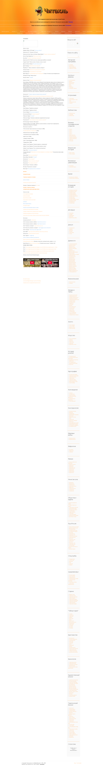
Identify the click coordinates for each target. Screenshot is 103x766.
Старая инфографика (73, 599)
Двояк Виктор (71, 65)
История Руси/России (73, 530)
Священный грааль (72, 649)
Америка (70, 229)
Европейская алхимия (27, 197)
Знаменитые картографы (73, 375)
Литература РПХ (72, 640)
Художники (71, 343)
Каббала (70, 617)
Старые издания (72, 598)
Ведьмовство (71, 483)
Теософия (71, 625)
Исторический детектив (73, 689)
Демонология (71, 82)
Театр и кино (71, 342)
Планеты (70, 103)
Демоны (70, 81)
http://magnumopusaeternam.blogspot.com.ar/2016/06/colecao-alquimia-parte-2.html (41, 249)
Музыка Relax (71, 469)
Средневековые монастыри (71, 580)
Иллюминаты (71, 413)
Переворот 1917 (72, 535)
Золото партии (72, 324)
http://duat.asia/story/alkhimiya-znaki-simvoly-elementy (38, 231)
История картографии (73, 374)
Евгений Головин (26, 278)
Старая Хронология (72, 662)
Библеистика (71, 115)
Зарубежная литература (73, 679)
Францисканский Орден (73, 515)
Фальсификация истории (73, 422)
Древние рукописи (72, 269)
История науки (72, 197)
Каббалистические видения (35, 65)
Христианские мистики (73, 652)
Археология (71, 708)
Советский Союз (72, 544)
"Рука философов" (26, 205)
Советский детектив (73, 690)
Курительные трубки (73, 217)
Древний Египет (72, 255)
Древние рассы (72, 267)
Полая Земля (71, 308)
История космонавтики (73, 195)
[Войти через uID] (69, 43)
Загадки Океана (72, 300)
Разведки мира (72, 559)
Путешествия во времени (74, 178)
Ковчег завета (72, 717)
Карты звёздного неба (73, 99)
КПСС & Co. (71, 538)
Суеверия (71, 451)
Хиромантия (71, 737)
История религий (72, 356)
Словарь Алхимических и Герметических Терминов (32, 211)
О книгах (70, 392)
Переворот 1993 (72, 543)
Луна (70, 100)
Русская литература (72, 681)
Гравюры (71, 339)
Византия (71, 712)
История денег (72, 227)
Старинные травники (73, 601)
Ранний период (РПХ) (73, 639)
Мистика (70, 305)
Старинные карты (72, 379)
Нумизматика (71, 215)
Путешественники (72, 136)
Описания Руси (72, 533)
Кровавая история (72, 200)
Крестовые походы (72, 516)
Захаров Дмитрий (72, 67)
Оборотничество (72, 488)
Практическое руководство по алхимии (37, 69)
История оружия (72, 198)
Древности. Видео (72, 268)
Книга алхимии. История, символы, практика (38, 119)
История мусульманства (73, 359)
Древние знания (72, 247)
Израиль (70, 564)
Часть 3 (70, 131)
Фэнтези (70, 693)
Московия (71, 532)
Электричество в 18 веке (73, 314)
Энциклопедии (72, 732)
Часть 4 (70, 132)
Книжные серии (72, 696)
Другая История (72, 665)
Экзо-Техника (71, 731)
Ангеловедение (72, 80)
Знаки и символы (72, 733)
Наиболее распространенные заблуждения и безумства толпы (41, 96)
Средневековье (72, 577)
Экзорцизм (71, 87)
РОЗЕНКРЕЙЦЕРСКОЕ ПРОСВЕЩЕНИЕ (36, 73)
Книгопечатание (72, 395)
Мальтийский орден (73, 508)
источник (37, 185)
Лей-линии (71, 304)
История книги (72, 394)
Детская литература (72, 688)
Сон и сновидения (72, 312)
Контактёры (71, 165)
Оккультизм (71, 624)
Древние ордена (72, 263)
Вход (75, 763)
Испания (70, 231)
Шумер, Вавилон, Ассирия (74, 254)
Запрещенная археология (74, 299)
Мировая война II (72, 439)
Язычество (71, 364)
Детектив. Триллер (72, 686)
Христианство (71, 638)
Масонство (71, 415)
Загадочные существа (73, 298)
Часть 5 (70, 133)
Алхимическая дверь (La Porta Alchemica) (30, 213)
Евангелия (71, 641)
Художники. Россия (72, 344)
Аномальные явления (73, 295)
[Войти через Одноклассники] (73, 45)
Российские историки (73, 531)
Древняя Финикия (72, 262)
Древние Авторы (72, 245)
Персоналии (71, 719)
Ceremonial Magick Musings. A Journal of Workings (32, 280)
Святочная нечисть (72, 486)
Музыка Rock (71, 470)
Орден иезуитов (72, 512)
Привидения (71, 490)
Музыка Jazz (71, 466)
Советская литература (73, 682)
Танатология (71, 730)
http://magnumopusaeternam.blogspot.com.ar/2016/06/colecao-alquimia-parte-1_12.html (41, 247)
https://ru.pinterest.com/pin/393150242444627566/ (32, 239)
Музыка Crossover (72, 464)
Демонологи (71, 83)
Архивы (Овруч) (72, 709)
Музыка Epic (71, 465)
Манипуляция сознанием (73, 414)
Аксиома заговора (72, 411)
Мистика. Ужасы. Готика (73, 691)
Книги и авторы (72, 576)
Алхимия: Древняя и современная (30, 130)
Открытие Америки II (73, 137)
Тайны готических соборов (33, 160)
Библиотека (33, 220)
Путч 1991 (71, 541)
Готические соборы (73, 582)
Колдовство (71, 303)
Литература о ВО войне (73, 683)
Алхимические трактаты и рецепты (29, 182)
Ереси (70, 643)
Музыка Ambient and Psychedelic (72, 462)
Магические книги (72, 622)
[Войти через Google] (78, 43)
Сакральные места (72, 313)
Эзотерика (71, 627)
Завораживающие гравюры (28, 241)
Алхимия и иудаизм (35, 114)
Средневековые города (73, 578)
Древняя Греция (72, 259)
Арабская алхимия (26, 195)
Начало (70, 129)
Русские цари (71, 724)
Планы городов (72, 153)
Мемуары (71, 283)
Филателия (71, 216)
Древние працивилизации (71, 250)
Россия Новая (71, 545)
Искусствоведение (72, 338)
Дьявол (70, 86)
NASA (70, 418)
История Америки (72, 193)
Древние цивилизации (73, 252)
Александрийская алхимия (28, 193)
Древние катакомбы (73, 248)
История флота (72, 201)
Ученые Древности (72, 271)
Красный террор (72, 548)
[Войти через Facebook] (73, 43)
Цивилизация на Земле (73, 424)
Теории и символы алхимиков (49, 54)
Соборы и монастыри (73, 650)
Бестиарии (71, 449)
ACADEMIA (71, 64)
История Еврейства (72, 194)
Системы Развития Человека (33, 233)
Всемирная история (72, 191)
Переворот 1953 (72, 539)
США (70, 562)
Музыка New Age (72, 467)
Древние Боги (72, 246)
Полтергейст (71, 489)
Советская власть (72, 537)
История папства (72, 647)
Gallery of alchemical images (35, 243)
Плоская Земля (72, 307)
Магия (70, 619)
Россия (70, 233)
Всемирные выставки (73, 190)
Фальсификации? (72, 401)
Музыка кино (71, 472)
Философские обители (32, 162)
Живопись (71, 340)
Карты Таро (71, 618)
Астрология (71, 615)
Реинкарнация (72, 311)
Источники (71, 140)
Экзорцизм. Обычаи (73, 88)
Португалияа (71, 232)
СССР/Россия (71, 560)
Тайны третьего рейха (73, 729)
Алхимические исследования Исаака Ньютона (31, 282)
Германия (71, 563)
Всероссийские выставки (74, 526)
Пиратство (71, 139)
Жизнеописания (72, 281)
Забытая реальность (73, 296)
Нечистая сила (72, 485)
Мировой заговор (72, 417)
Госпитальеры (72, 510)
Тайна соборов (31, 159)
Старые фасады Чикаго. (73, 734)
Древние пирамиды (73, 266)
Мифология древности (73, 270)
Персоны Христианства (73, 648)
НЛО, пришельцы (72, 306)
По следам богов (72, 362)
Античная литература (73, 243)
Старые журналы (72, 602)
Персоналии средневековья (71, 584)
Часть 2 (70, 130)
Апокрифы (71, 114)
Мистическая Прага (37, 56)
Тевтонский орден (72, 514)
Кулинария (71, 736)
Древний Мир (71, 253)
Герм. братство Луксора (73, 507)
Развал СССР (71, 540)
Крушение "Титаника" (73, 420)
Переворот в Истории (73, 664)
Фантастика (71, 692)
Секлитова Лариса (72, 166)
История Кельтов (72, 256)
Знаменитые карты (72, 376)
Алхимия (70, 614)
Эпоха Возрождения (73, 695)
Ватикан (70, 646)
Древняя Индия (72, 260)
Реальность (71, 421)
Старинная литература (73, 596)
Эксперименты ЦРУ (72, 426)
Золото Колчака (72, 328)
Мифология (71, 360)
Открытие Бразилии (73, 138)
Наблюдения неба (72, 102)
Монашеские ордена (73, 509)
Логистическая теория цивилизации (72, 667)
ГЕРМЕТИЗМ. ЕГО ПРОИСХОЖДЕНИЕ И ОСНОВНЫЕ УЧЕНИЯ (42, 152)
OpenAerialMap (72, 382)
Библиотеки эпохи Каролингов (72, 397)
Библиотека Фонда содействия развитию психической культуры (35, 252)
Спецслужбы (71, 725)
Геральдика (71, 213)
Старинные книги (72, 595)
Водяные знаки (72, 594)
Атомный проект (72, 710)
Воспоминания (72, 684)
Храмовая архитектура (73, 363)
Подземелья (71, 720)
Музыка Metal (71, 471)
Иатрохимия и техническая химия (29, 199)
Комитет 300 (71, 419)
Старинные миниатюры (73, 600)
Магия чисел (71, 620)
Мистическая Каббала (33, 155)
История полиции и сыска (74, 199)
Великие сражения (72, 711)
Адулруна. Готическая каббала (35, 80)
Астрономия (71, 98)
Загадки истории (72, 192)
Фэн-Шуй (71, 626)
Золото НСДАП (72, 326)
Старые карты (71, 378)
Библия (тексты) (72, 113)
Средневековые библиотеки (71, 399)
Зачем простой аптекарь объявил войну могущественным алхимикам (36, 215)
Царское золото (72, 327)
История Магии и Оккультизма (35, 71)
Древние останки (72, 264)
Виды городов (71, 152)
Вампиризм (71, 482)
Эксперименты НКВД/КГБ (73, 425)
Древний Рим (71, 257)
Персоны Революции (73, 536)
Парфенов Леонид (72, 68)
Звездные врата (72, 302)
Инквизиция (71, 645)
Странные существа (73, 380)
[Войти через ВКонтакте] (71, 43)
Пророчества (71, 310)
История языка (71, 202)
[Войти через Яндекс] (75, 43)
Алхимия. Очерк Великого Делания (34, 58)
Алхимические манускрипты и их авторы (30, 209)
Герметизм (71, 616)
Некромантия (71, 623)
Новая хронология (72, 663)
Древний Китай (72, 261)
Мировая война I (72, 438)
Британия (71, 230)
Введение (71, 412)
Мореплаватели (72, 135)
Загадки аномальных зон (73, 297)
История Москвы (72, 529)
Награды (70, 214)
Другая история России (73, 528)
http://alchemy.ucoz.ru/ (39, 225)
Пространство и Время (73, 177)
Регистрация (79, 763)
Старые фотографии (73, 603)
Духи (70, 84)
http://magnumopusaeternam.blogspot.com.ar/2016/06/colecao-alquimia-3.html (40, 251)
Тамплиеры (71, 513)
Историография (72, 575)
